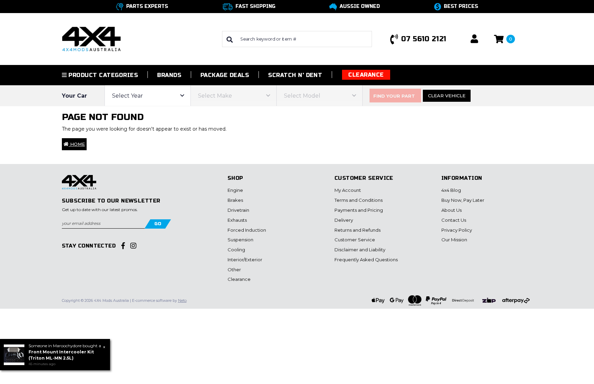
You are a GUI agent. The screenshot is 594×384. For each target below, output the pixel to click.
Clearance (366, 75)
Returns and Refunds (357, 230)
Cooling (236, 249)
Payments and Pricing (358, 210)
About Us (451, 210)
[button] (474, 39)
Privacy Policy (456, 230)
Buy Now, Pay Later (462, 200)
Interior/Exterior (245, 259)
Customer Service (354, 239)
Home (77, 144)
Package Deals (224, 75)
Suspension (240, 239)
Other (234, 269)
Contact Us (453, 220)
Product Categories (102, 75)
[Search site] (229, 39)
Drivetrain (238, 210)
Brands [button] (169, 75)
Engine (235, 190)
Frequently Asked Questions (366, 259)
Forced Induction (247, 230)
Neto (182, 300)
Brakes (235, 200)
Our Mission (454, 239)
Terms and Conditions (358, 200)
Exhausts (237, 220)
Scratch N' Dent (295, 75)
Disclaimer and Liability (359, 249)
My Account (347, 190)
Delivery (343, 220)
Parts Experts (147, 6)
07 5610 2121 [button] (424, 39)
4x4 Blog (451, 190)
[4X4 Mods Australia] (91, 38)
